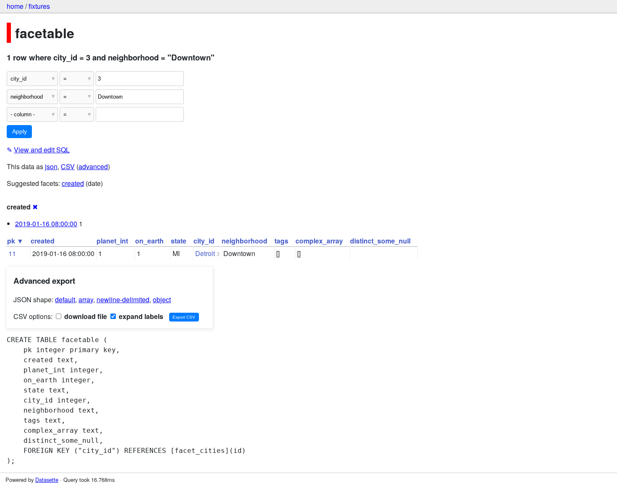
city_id (203, 241)
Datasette (46, 480)
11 (12, 253)
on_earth (149, 241)
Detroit (205, 253)
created (73, 183)
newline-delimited (123, 299)
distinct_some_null (380, 241)
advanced (93, 166)
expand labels (140, 316)
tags (281, 241)
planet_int (112, 241)
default (65, 299)
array (85, 299)
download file (85, 316)
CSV (68, 166)
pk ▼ (15, 241)
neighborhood (244, 241)
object (162, 299)
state (178, 241)
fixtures (39, 6)
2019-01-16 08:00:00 (46, 223)
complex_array (319, 241)
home (15, 6)
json (51, 166)
